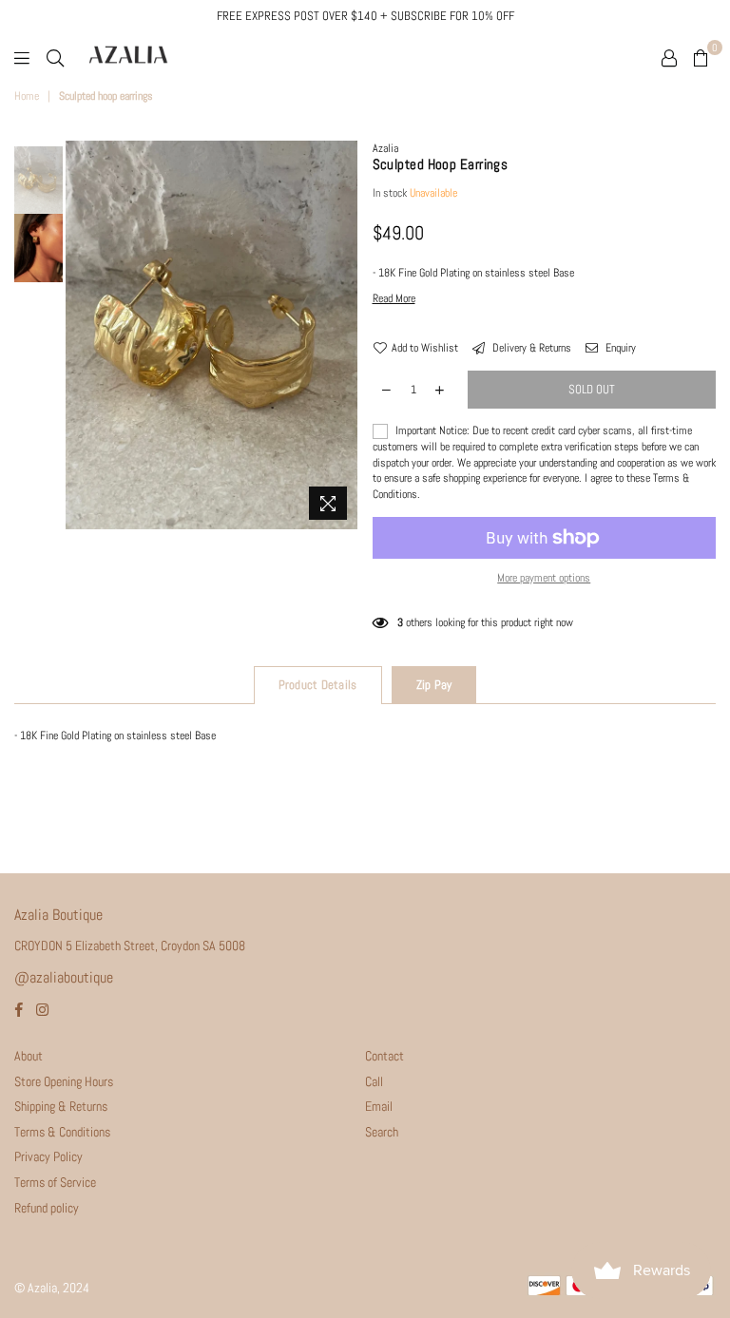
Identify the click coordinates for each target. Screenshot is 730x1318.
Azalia (385, 148)
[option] (211, 335)
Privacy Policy (48, 1156)
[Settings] (669, 57)
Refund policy (46, 1207)
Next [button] (341, 335)
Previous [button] (82, 335)
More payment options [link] (543, 577)
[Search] (55, 57)
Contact (384, 1055)
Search (381, 1131)
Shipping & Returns (60, 1106)
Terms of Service (55, 1182)
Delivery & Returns (530, 347)
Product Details (318, 685)
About (28, 1055)
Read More (394, 298)
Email (379, 1106)
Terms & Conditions (62, 1131)
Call (374, 1081)
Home (26, 96)
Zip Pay (434, 685)
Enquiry (619, 347)
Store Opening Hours (63, 1081)
